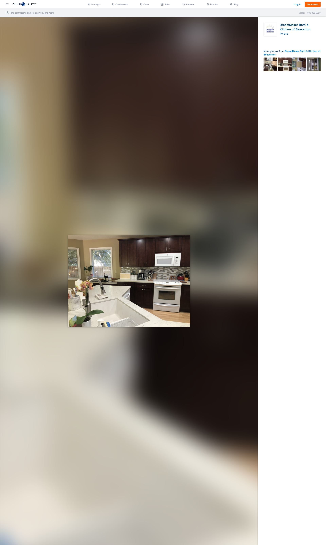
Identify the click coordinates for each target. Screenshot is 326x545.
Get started (312, 4)
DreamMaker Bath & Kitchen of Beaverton (292, 52)
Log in (297, 4)
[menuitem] (93, 4)
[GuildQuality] (24, 4)
